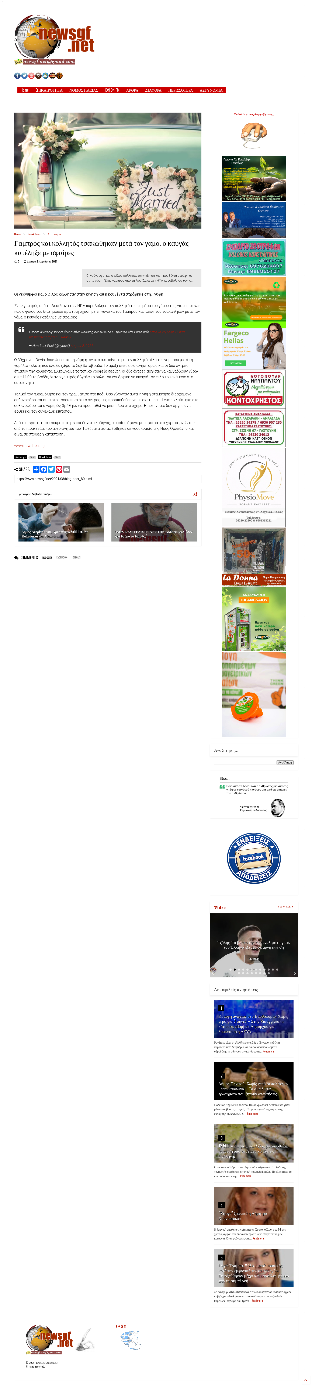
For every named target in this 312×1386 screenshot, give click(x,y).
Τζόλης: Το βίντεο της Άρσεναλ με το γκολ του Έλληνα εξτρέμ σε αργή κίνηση (254, 944)
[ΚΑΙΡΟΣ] (45, 78)
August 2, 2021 (82, 346)
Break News (34, 234)
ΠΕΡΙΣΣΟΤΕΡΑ (180, 90)
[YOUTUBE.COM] (31, 78)
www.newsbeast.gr (30, 445)
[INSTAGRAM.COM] (38, 78)
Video (220, 907)
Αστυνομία (54, 234)
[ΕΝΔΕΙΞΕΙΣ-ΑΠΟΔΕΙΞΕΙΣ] (52, 78)
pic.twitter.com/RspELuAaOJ (50, 337)
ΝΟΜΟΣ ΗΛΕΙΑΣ (83, 90)
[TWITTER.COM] (24, 78)
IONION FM (112, 90)
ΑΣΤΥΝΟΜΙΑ (211, 90)
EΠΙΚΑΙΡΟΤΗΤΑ (49, 90)
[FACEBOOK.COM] (17, 78)
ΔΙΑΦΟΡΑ (153, 90)
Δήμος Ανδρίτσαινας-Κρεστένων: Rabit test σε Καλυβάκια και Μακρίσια (55, 534)
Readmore (254, 959)
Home (25, 90)
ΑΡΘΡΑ (132, 90)
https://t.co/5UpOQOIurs (168, 332)
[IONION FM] (59, 78)
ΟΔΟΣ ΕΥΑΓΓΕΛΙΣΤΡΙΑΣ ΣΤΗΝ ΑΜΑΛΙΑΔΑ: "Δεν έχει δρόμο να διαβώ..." (153, 534)
